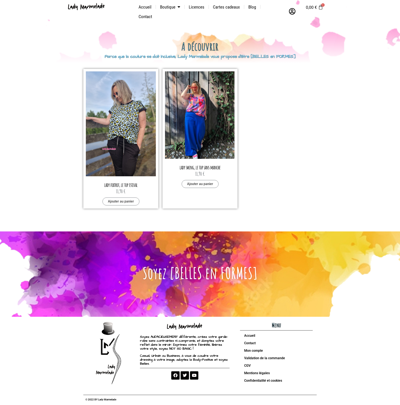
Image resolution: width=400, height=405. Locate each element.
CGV (247, 366)
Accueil (145, 7)
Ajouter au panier (121, 201)
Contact (145, 16)
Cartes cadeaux (226, 7)
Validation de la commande (264, 358)
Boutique (167, 7)
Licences (196, 7)
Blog (252, 7)
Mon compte (253, 351)
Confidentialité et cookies (263, 381)
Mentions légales (257, 373)
